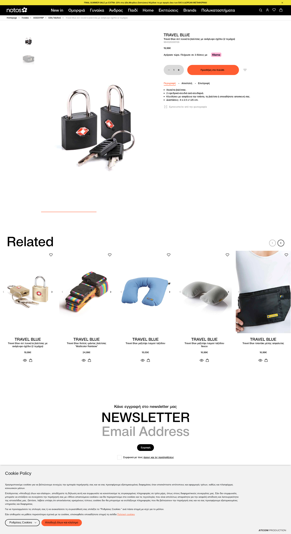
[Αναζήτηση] (260, 10)
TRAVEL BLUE (177, 35)
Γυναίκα (25, 17)
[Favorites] (274, 10)
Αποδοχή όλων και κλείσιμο (61, 522)
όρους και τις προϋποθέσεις (158, 457)
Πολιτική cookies (126, 514)
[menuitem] (58, 10)
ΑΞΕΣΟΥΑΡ (38, 17)
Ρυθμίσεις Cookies (20, 522)
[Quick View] (25, 360)
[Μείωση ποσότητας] (168, 69)
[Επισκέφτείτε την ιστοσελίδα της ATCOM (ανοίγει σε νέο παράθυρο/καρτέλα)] (272, 530)
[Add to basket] (31, 360)
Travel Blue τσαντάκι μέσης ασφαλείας (263, 343)
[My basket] (281, 10)
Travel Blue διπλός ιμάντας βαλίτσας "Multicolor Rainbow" (86, 345)
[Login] (267, 10)
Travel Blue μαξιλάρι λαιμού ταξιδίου (145, 343)
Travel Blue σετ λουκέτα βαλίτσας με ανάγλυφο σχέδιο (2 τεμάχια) (28, 345)
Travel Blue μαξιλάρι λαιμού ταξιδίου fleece (204, 345)
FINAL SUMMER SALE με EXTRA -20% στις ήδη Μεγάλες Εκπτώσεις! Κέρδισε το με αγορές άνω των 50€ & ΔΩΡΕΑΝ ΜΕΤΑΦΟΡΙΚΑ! (145, 2)
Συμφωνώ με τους (148, 457)
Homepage (12, 17)
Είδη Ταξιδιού (54, 17)
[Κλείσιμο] (282, 3)
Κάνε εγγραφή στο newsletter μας (145, 406)
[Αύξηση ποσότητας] (178, 69)
